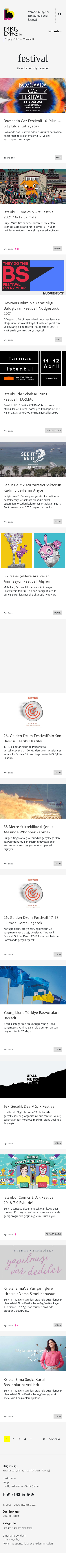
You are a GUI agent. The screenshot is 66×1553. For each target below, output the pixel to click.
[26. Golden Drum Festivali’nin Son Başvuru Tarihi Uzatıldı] (33, 710)
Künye (6, 1482)
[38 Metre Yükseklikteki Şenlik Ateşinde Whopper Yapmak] (33, 801)
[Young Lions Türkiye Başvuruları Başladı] (33, 985)
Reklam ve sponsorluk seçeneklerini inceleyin (28, 1543)
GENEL (58, 157)
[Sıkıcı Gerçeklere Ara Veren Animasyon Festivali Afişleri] (33, 550)
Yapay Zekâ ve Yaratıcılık (19, 39)
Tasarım (17, 1528)
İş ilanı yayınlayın (12, 1539)
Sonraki (54, 1439)
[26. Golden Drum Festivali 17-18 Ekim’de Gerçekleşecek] (33, 892)
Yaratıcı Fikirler (11, 1515)
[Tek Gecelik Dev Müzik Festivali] (33, 1079)
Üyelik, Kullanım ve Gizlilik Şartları (21, 1486)
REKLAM (57, 521)
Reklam (7, 1528)
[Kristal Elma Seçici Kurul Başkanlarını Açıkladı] (33, 1354)
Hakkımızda (9, 1478)
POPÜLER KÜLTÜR (53, 430)
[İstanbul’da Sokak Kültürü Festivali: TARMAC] (33, 368)
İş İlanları (55, 31)
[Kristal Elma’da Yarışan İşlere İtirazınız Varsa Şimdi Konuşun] (33, 1263)
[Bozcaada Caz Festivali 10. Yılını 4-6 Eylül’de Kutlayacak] (33, 95)
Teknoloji (27, 1528)
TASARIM (57, 248)
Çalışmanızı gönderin (14, 1535)
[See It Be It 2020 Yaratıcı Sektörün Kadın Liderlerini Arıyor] (33, 459)
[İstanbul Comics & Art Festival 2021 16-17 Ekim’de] (33, 186)
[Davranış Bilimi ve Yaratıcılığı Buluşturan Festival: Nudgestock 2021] (33, 277)
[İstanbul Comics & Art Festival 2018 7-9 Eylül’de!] (33, 1171)
